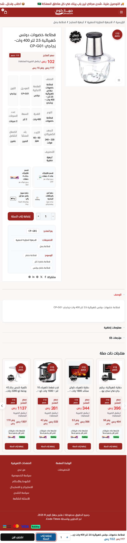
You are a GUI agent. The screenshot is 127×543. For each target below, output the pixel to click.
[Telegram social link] (30, 277)
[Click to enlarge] (118, 80)
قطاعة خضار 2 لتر (42, 261)
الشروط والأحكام (21, 481)
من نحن (21, 469)
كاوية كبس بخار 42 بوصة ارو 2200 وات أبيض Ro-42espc (16, 391)
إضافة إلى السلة (20, 216)
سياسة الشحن (21, 492)
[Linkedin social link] (33, 277)
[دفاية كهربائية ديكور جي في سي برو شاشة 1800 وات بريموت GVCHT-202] (110, 372)
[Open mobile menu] (121, 12)
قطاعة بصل (59, 22)
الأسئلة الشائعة (21, 498)
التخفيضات (64, 469)
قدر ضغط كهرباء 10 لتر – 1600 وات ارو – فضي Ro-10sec (48, 391)
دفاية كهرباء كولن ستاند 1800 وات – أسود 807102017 (79, 391)
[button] (110, 446)
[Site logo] (63, 11)
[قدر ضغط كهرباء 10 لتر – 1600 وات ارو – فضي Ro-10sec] (48, 372)
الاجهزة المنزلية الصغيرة (99, 22)
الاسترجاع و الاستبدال (21, 486)
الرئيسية (120, 22)
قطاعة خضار (31, 255)
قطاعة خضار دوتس (41, 268)
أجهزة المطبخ (76, 22)
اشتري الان (17, 537)
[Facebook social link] (45, 277)
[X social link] (41, 277)
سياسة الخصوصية (21, 475)
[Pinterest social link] (37, 277)
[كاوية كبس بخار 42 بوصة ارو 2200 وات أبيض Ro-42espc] (16, 372)
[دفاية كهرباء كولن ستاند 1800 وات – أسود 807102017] (79, 372)
